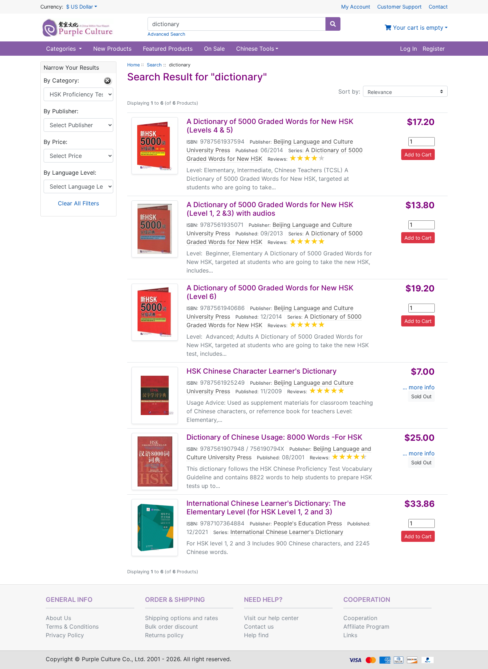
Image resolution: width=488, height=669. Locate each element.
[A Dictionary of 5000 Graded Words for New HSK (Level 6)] (155, 312)
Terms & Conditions (72, 626)
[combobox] (237, 24)
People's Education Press (308, 523)
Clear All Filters (78, 203)
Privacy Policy (65, 635)
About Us (58, 617)
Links (350, 635)
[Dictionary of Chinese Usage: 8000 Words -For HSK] (155, 461)
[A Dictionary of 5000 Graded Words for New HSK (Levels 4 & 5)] (154, 146)
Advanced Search (166, 34)
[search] (332, 24)
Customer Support (399, 7)
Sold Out (421, 396)
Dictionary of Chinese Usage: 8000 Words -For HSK (274, 437)
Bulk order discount (171, 626)
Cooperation (360, 617)
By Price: (55, 141)
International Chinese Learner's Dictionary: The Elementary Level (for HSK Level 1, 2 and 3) (266, 507)
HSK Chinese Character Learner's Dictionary (261, 371)
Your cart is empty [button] (417, 27)
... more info (419, 387)
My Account (355, 7)
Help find (256, 635)
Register (434, 48)
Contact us (259, 626)
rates (211, 617)
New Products (112, 48)
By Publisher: (61, 111)
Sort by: (349, 91)
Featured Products (168, 48)
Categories (62, 48)
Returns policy (164, 635)
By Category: (61, 80)
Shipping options (168, 617)
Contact (438, 7)
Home (133, 65)
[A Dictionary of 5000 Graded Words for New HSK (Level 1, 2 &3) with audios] (155, 229)
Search (154, 65)
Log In (408, 48)
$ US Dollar (79, 7)
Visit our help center (271, 617)
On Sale (214, 48)
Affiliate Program (366, 626)
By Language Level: (70, 172)
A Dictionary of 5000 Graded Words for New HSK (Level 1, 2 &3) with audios (269, 209)
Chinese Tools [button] (255, 48)
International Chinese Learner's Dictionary (286, 531)
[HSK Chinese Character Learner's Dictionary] (154, 395)
